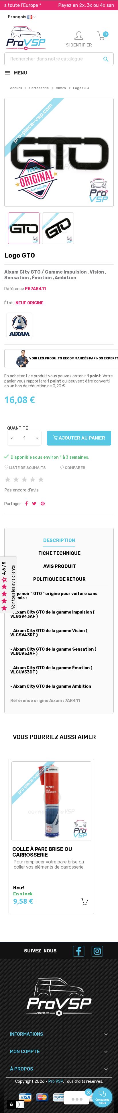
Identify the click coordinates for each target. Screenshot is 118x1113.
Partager (26, 504)
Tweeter (34, 504)
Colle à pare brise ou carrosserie (42, 852)
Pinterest (43, 504)
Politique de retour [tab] (59, 579)
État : (9, 303)
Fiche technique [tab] (59, 553)
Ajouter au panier (81, 438)
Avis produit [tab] (59, 566)
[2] (16, 480)
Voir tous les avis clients (13, 587)
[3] (24, 480)
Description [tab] (59, 540)
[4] (32, 480)
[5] (41, 480)
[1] (7, 480)
